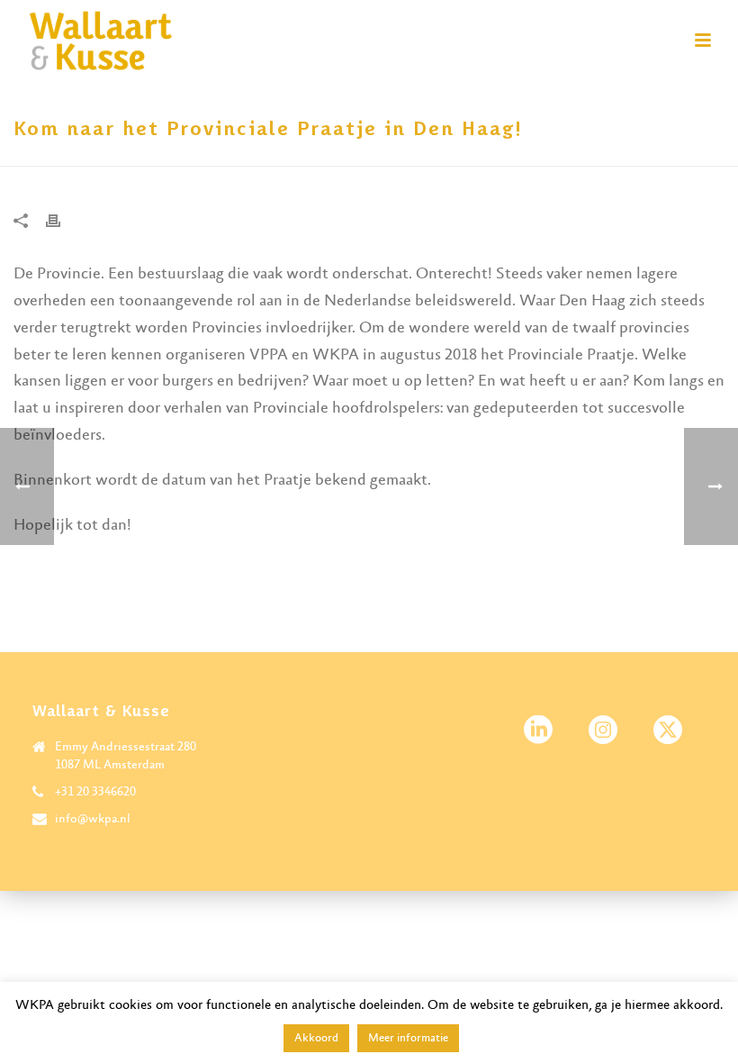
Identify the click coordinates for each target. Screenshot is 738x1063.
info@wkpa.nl (92, 819)
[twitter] (667, 731)
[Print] (62, 220)
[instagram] (603, 731)
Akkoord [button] (316, 1038)
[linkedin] (538, 731)
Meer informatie (408, 1038)
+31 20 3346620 (95, 792)
